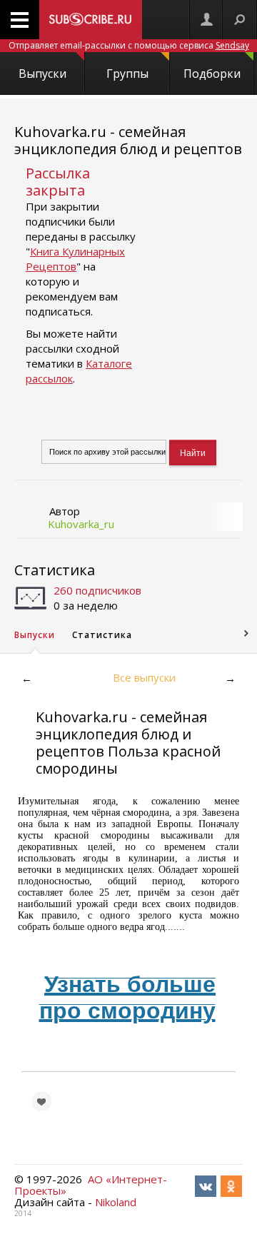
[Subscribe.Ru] (90, 19)
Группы (127, 73)
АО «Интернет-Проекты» (90, 1185)
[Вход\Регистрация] (206, 19)
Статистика (54, 570)
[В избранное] (41, 1101)
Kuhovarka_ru (81, 524)
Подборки (212, 73)
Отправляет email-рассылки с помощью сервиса (129, 45)
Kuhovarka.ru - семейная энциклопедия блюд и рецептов (128, 140)
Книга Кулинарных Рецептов (75, 258)
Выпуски (42, 73)
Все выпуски (144, 677)
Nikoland (115, 1202)
